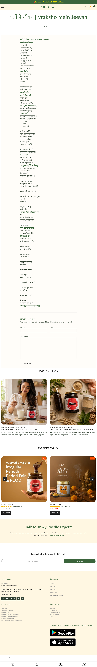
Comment (24, 336)
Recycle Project (54, 614)
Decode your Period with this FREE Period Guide (49, 2)
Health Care (53, 592)
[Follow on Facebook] (3, 598)
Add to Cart (6, 512)
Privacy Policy (5, 612)
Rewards (52, 608)
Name (23, 327)
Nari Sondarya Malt (7, 504)
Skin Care (52, 589)
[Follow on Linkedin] (14, 598)
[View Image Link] (73, 632)
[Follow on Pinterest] (18, 598)
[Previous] (5, 479)
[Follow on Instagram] (11, 598)
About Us (4, 608)
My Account (53, 610)
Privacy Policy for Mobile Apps (10, 614)
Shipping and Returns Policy (9, 616)
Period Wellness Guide (56, 595)
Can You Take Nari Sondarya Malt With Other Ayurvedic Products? (72, 429)
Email (52, 327)
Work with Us (5, 583)
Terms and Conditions (7, 610)
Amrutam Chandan (55, 504)
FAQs (51, 616)
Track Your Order (55, 612)
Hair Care (52, 586)
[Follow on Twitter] (7, 598)
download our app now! (56, 535)
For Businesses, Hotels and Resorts (11, 620)
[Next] (92, 479)
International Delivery (7, 618)
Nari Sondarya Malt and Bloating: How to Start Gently (19, 429)
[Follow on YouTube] (22, 598)
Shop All (52, 583)
